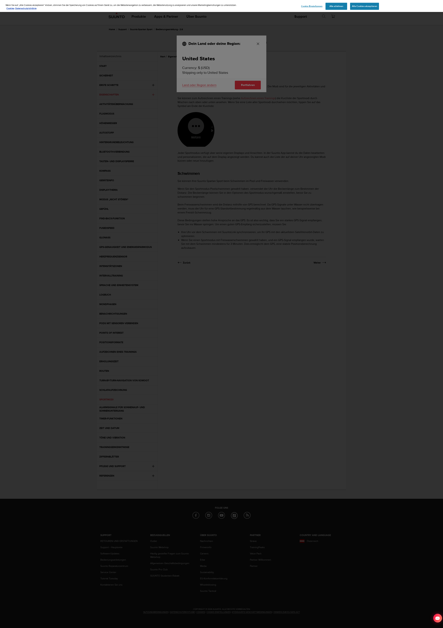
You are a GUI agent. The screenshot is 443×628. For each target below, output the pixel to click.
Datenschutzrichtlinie (26, 8)
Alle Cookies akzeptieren (364, 6)
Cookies (10, 8)
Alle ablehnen (336, 6)
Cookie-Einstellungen (312, 6)
